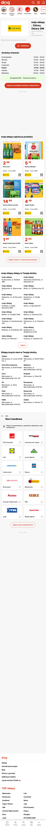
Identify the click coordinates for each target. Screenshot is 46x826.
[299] (12, 150)
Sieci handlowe (13, 419)
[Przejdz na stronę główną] (5, 3)
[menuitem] (7, 823)
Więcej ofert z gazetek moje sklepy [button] (23, 260)
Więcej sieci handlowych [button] (23, 525)
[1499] (12, 189)
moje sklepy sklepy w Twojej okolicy (19, 273)
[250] (34, 227)
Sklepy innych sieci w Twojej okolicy (19, 352)
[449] (34, 189)
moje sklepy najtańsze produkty (17, 137)
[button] (33, 2)
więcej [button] (23, 345)
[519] (34, 150)
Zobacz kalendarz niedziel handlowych (23, 85)
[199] (12, 227)
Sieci (6, 416)
